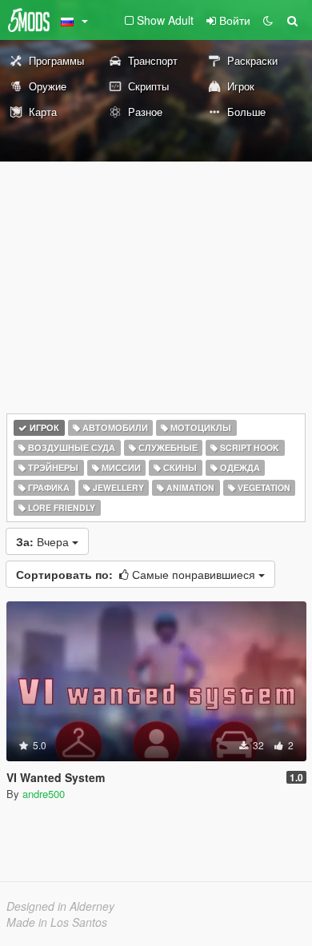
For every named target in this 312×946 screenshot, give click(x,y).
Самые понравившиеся (137, 574)
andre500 (43, 793)
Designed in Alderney (60, 906)
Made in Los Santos (56, 922)
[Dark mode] (268, 20)
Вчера (44, 541)
